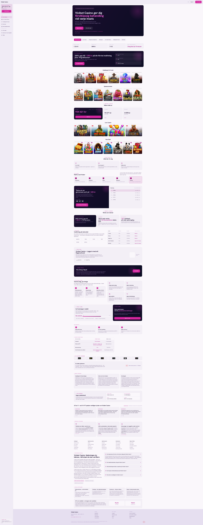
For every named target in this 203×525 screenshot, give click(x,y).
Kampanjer (96, 514)
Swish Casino (118, 445)
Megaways (103, 445)
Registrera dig (114, 514)
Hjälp (4, 35)
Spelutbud (96, 513)
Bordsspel (75, 445)
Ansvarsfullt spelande (133, 445)
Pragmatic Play (90, 447)
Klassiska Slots (104, 447)
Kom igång (198, 1)
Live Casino (5, 17)
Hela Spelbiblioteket (6, 26)
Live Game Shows (6, 19)
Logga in (191, 1)
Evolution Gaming (91, 444)
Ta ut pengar (118, 444)
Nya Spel (4, 24)
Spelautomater (76, 442)
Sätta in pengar (118, 442)
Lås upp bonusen (79, 63)
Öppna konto (79, 28)
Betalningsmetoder (119, 448)
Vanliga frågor (132, 448)
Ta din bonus (6, 11)
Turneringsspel (104, 448)
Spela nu (88, 116)
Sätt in (113, 516)
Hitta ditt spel (88, 28)
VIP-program (132, 444)
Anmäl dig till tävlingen (81, 204)
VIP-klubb (4, 30)
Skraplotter (76, 448)
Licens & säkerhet (132, 513)
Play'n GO (89, 445)
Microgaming (90, 448)
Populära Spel (104, 444)
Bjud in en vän (127, 318)
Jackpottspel (76, 447)
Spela (105, 117)
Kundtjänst (131, 447)
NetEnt (89, 442)
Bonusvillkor (132, 442)
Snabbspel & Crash (6, 21)
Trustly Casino (118, 447)
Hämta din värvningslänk (7, 32)
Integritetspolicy (132, 516)
